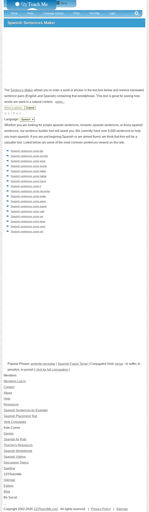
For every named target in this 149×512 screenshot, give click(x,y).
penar (119, 363)
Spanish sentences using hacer (28, 181)
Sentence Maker (21, 90)
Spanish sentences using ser (27, 216)
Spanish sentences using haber (28, 171)
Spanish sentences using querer (29, 206)
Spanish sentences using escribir (29, 156)
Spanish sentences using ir (26, 186)
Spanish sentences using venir (28, 226)
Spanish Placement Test (20, 416)
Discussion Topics (16, 462)
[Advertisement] (74, 59)
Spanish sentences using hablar (29, 176)
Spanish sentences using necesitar (30, 191)
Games (9, 433)
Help (7, 398)
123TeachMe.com (46, 509)
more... (60, 101)
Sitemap (9, 480)
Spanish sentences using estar (28, 161)
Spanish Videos (15, 456)
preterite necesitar (43, 363)
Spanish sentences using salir (27, 211)
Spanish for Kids (15, 439)
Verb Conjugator (15, 422)
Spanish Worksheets (18, 451)
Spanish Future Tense (73, 363)
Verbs (30, 13)
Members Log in (15, 381)
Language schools (53, 13)
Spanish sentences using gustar (29, 166)
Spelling (9, 468)
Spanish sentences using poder (28, 196)
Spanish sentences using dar (27, 150)
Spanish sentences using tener (28, 221)
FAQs (76, 13)
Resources (11, 404)
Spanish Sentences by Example (26, 410)
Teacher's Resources (18, 445)
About (8, 392)
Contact (9, 387)
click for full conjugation (52, 369)
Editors (8, 485)
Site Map (94, 13)
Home (14, 13)
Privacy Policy (101, 509)
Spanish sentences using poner (28, 201)
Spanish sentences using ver (27, 231)
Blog (7, 491)
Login (112, 13)
